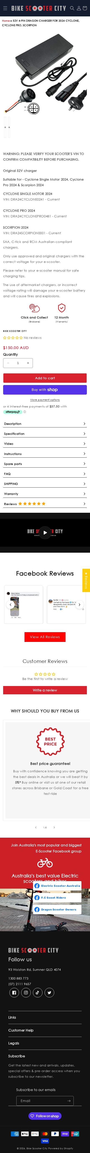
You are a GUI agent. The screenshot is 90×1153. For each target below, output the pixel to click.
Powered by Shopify (60, 1148)
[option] (45, 74)
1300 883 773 (18, 978)
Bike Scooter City (37, 1148)
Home (6, 20)
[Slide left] (35, 827)
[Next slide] (79, 605)
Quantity (10, 354)
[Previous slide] (10, 605)
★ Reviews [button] (86, 580)
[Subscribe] (68, 1101)
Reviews (11, 504)
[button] (5, 8)
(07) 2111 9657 (19, 984)
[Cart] (84, 8)
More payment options (45, 399)
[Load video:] (45, 533)
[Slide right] (54, 827)
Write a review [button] (45, 690)
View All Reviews (45, 637)
